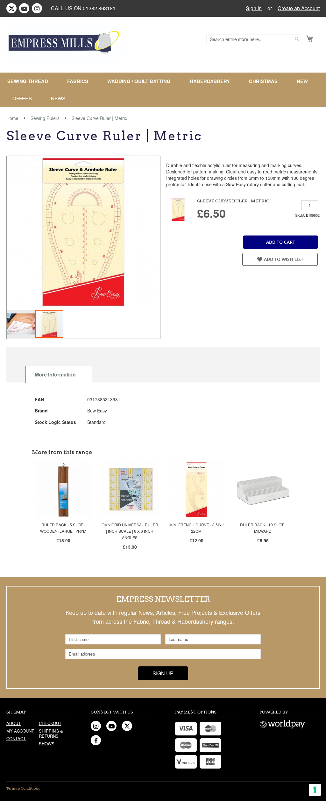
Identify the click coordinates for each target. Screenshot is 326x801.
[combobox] (254, 39)
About (13, 723)
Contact (16, 738)
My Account (20, 731)
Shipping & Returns (51, 733)
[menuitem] (30, 81)
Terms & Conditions (23, 788)
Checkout (50, 723)
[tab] (58, 374)
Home (12, 118)
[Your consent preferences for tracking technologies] (315, 790)
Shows (46, 744)
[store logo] (64, 43)
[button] (21, 324)
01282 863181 (99, 8)
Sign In (254, 8)
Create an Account (299, 8)
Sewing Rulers (45, 118)
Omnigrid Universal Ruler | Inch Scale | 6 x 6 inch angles (130, 531)
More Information (55, 374)
